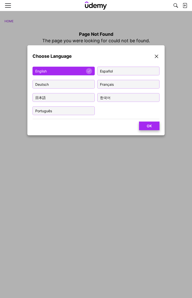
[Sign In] (184, 5)
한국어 (105, 98)
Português (43, 111)
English (41, 71)
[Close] (157, 57)
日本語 (40, 98)
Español (106, 71)
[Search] (175, 5)
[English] (96, 5)
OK (149, 126)
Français (107, 84)
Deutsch (42, 84)
